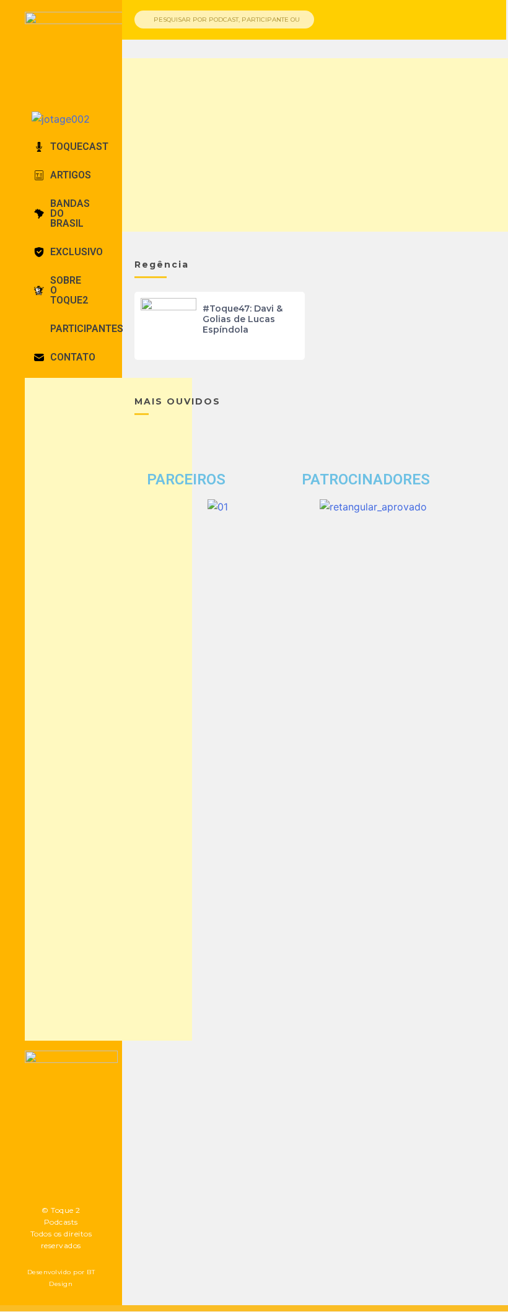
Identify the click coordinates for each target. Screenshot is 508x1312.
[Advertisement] (108, 709)
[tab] (61, 147)
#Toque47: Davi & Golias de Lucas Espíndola (242, 319)
